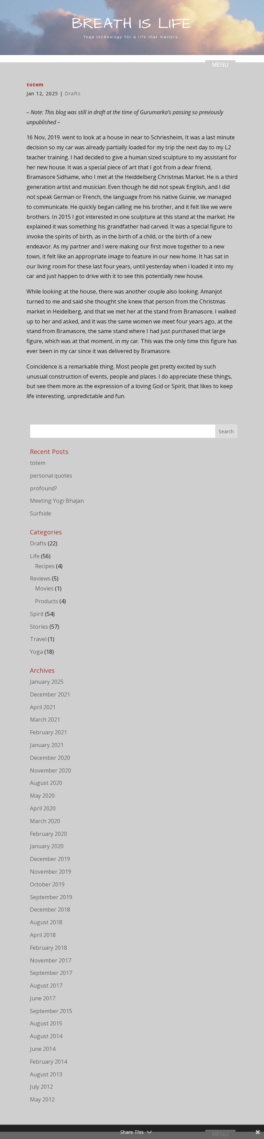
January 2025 (47, 681)
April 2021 (43, 707)
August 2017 (46, 985)
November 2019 (50, 871)
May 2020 (42, 795)
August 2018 (46, 922)
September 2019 (51, 897)
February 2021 (48, 732)
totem (37, 463)
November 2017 (50, 960)
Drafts (73, 93)
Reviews (40, 578)
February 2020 (48, 834)
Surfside (40, 513)
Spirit (37, 614)
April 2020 (43, 808)
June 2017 (42, 998)
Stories (39, 626)
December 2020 (50, 758)
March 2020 (45, 821)
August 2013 (46, 1074)
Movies (44, 588)
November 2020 (50, 770)
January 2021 (47, 745)
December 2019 (50, 859)
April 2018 (43, 935)
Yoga (36, 652)
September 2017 (51, 973)
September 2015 (51, 1011)
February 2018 (48, 947)
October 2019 (47, 884)
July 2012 (41, 1086)
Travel (38, 639)
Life (35, 556)
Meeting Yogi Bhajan (57, 500)
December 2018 (50, 909)
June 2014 (42, 1049)
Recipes (45, 566)
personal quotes (51, 475)
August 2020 (46, 783)
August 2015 (46, 1023)
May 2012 (42, 1099)
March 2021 (45, 719)
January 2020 (47, 846)
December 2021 (50, 694)
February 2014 (48, 1061)
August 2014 (46, 1036)
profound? (43, 488)
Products (46, 601)
